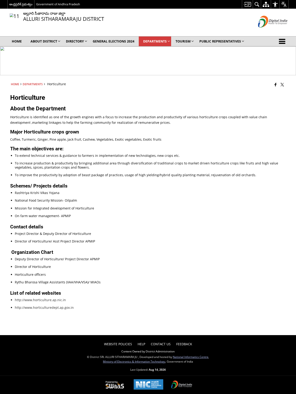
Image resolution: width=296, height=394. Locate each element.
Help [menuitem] (141, 344)
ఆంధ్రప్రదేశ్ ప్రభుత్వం (21, 4)
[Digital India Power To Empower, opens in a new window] (182, 385)
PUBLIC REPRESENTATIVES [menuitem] (220, 41)
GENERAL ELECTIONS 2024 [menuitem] (113, 41)
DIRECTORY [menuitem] (75, 41)
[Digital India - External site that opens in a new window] (267, 31)
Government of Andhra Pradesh (58, 4)
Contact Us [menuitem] (161, 344)
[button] (283, 41)
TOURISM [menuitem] (183, 41)
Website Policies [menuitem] (118, 344)
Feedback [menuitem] (184, 344)
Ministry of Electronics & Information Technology (134, 361)
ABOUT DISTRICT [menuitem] (44, 41)
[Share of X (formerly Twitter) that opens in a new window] (282, 84)
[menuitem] (247, 4)
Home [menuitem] (17, 41)
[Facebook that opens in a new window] (275, 84)
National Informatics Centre (190, 357)
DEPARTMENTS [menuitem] (155, 41)
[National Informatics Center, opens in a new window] (148, 385)
